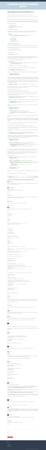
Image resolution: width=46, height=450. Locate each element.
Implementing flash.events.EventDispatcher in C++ (20, 12)
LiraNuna (13, 13)
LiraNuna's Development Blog (23, 5)
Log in (8, 443)
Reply (8, 185)
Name (8, 430)
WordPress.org (9, 446)
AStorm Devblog (12, 205)
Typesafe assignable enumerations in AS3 (13, 177)
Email (8, 432)
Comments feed (9, 445)
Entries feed (9, 444)
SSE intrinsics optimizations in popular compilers (32, 177)
